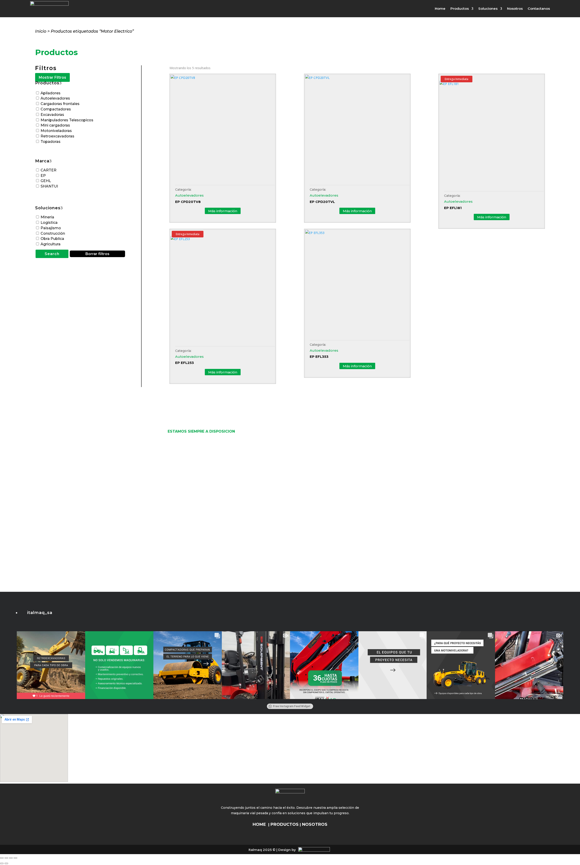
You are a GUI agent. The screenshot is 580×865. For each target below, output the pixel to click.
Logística (49, 222)
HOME (259, 824)
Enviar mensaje (279, 543)
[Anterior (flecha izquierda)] (2, 863)
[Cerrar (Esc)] (15, 858)
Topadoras (50, 141)
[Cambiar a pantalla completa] (6, 858)
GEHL (46, 181)
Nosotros (515, 8)
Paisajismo (51, 228)
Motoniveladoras (56, 131)
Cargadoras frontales (60, 104)
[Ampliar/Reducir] (2, 858)
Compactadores (56, 109)
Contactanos (539, 8)
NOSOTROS (314, 824)
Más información (222, 211)
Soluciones (488, 8)
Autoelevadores (55, 98)
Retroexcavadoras (57, 136)
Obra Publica (52, 238)
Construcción (53, 233)
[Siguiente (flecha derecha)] (6, 863)
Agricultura (50, 244)
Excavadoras (52, 114)
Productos (459, 8)
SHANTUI (49, 186)
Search (52, 254)
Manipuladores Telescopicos (67, 120)
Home (440, 8)
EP (43, 175)
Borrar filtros (97, 254)
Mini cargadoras (55, 125)
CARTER (48, 170)
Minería (47, 217)
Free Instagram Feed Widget (291, 706)
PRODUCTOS (285, 824)
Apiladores (50, 93)
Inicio (40, 31)
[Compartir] (11, 858)
